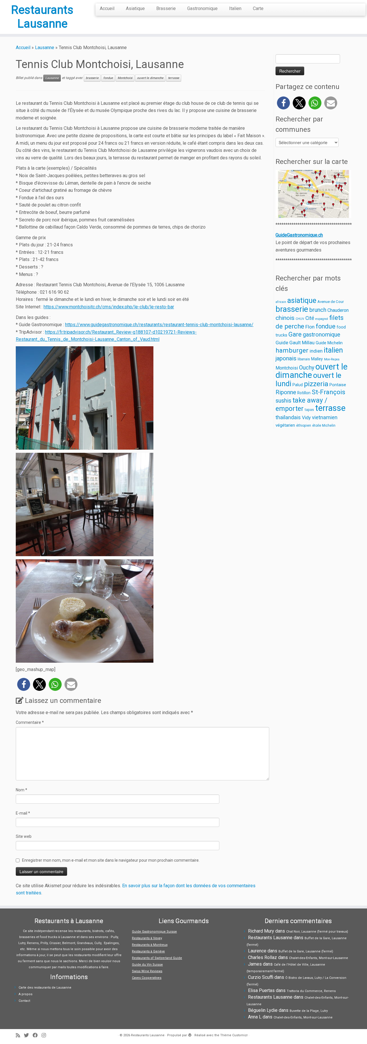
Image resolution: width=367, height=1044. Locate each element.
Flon (310, 327)
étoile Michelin (323, 426)
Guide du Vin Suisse (147, 964)
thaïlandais (288, 417)
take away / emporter (301, 404)
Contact (24, 1001)
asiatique (301, 300)
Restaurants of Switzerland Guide (157, 958)
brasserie (92, 78)
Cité (309, 318)
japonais (286, 358)
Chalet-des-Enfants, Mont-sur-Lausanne (318, 958)
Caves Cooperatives (146, 978)
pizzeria (316, 384)
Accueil (107, 8)
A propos (25, 994)
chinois (285, 317)
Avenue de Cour (330, 301)
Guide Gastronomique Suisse (154, 931)
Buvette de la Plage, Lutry (309, 1011)
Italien (235, 8)
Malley (317, 359)
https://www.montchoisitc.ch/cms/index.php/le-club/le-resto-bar (109, 307)
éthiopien (303, 426)
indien (316, 351)
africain (281, 302)
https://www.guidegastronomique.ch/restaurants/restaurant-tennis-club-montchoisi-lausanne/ (159, 324)
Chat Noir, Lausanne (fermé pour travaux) (317, 931)
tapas (309, 410)
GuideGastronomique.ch (299, 235)
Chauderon (338, 310)
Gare (295, 334)
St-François (328, 392)
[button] (23, 684)
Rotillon (304, 392)
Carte (258, 8)
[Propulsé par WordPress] (190, 1034)
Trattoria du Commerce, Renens (311, 991)
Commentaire (30, 722)
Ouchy (306, 367)
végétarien (285, 425)
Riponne (286, 392)
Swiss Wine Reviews (147, 971)
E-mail (23, 813)
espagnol (321, 319)
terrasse (173, 78)
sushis (283, 400)
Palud (297, 384)
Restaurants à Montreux (149, 945)
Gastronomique (202, 8)
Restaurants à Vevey (147, 938)
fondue (108, 78)
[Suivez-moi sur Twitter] (28, 1036)
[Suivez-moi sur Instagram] (46, 1036)
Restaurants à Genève (148, 951)
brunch (317, 309)
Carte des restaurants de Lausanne (45, 987)
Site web (24, 836)
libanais (304, 359)
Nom (21, 790)
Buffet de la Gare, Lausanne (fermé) (305, 951)
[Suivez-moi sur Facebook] (37, 1036)
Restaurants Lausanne (42, 16)
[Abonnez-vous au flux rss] (20, 1036)
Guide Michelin (329, 342)
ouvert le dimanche (150, 78)
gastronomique (321, 334)
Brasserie (166, 8)
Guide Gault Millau (295, 342)
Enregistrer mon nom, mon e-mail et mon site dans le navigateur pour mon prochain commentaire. (111, 860)
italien (333, 350)
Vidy (306, 417)
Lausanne (44, 47)
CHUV (300, 319)
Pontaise (337, 384)
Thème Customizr (234, 1035)
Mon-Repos (331, 359)
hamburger (292, 350)
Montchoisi (125, 78)
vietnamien (324, 417)
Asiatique (135, 8)
